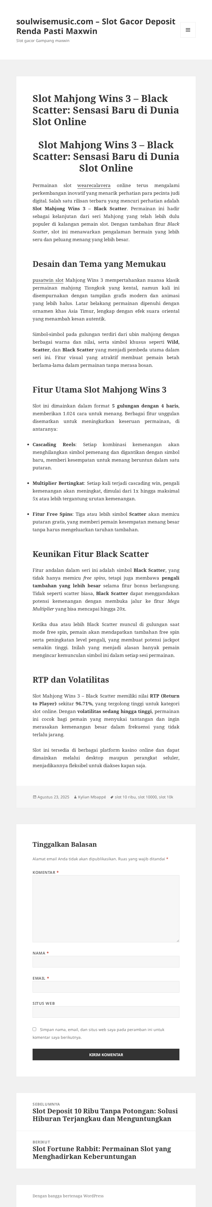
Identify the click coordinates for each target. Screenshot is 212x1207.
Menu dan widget (188, 37)
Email (41, 978)
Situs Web (44, 1003)
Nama (41, 953)
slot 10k (166, 797)
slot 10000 (147, 797)
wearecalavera (94, 185)
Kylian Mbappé (92, 797)
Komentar (46, 872)
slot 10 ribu (125, 797)
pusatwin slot (48, 280)
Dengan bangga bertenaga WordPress (68, 1195)
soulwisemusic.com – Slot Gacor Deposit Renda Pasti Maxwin (96, 26)
